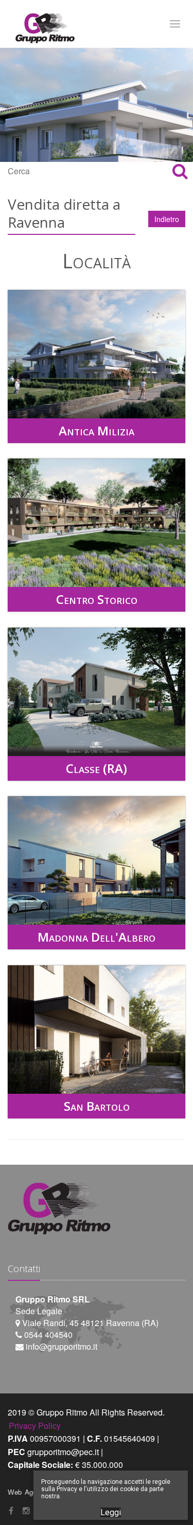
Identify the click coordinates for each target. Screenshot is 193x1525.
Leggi (110, 1512)
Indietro (166, 219)
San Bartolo (97, 1105)
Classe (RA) (96, 768)
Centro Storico (96, 599)
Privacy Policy (35, 1425)
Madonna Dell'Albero (96, 936)
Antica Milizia (96, 430)
